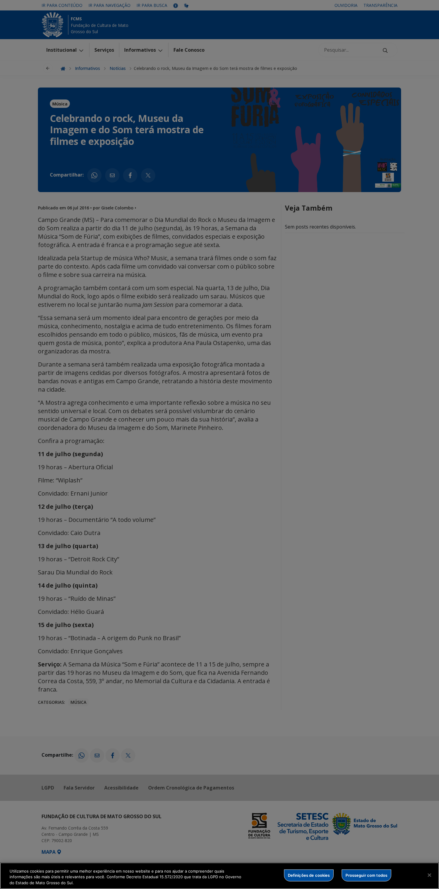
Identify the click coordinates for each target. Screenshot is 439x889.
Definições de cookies (309, 875)
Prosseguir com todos (366, 875)
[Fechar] (429, 875)
